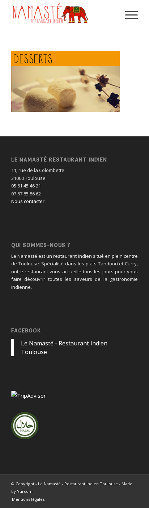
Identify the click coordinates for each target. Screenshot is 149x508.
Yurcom (25, 491)
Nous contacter (27, 201)
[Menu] (128, 14)
